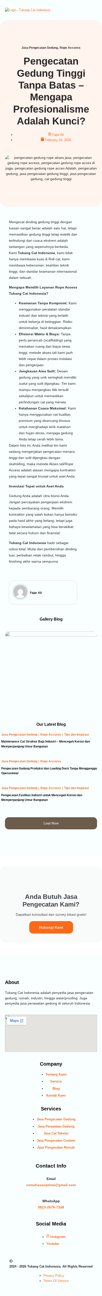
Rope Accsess (50, 734)
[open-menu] (94, 10)
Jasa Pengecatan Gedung (19, 734)
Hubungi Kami (51, 927)
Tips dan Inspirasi (76, 734)
